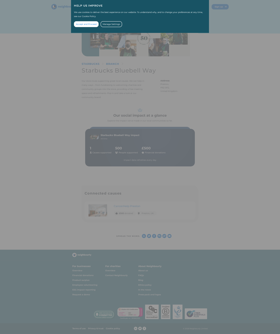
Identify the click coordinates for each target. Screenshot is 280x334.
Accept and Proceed (86, 24)
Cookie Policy (89, 16)
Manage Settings (111, 24)
